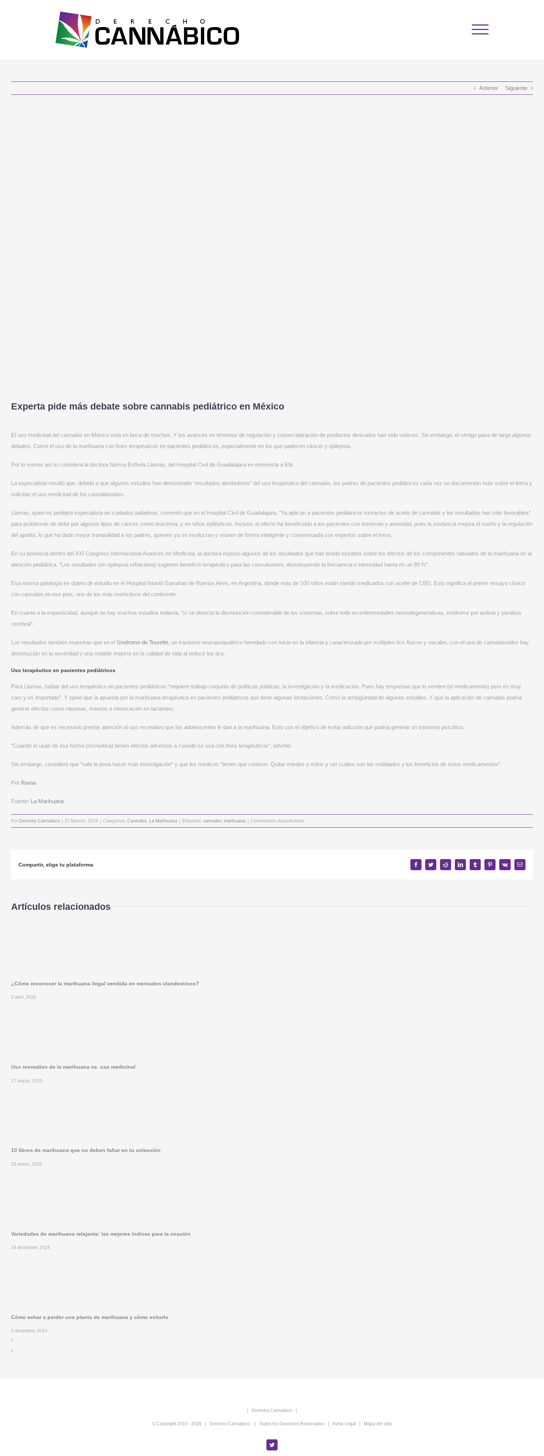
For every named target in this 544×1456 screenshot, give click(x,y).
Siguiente (516, 88)
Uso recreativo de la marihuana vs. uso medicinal (73, 1067)
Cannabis (137, 821)
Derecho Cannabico (39, 821)
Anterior (488, 88)
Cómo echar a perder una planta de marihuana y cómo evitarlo (89, 1317)
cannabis (212, 821)
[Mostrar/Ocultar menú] (480, 29)
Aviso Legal (344, 1423)
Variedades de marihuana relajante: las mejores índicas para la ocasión (101, 1234)
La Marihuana (47, 801)
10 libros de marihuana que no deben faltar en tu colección (86, 1150)
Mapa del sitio (378, 1423)
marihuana (235, 821)
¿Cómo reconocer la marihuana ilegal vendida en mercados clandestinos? (105, 983)
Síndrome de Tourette (142, 642)
